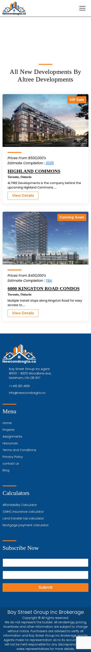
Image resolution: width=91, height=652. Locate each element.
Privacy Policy (13, 457)
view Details (23, 196)
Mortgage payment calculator (26, 525)
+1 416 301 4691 (19, 386)
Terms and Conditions (19, 450)
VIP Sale (76, 100)
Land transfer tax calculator (23, 518)
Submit (46, 587)
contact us (11, 463)
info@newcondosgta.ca (27, 393)
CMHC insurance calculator (23, 512)
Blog (6, 470)
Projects (9, 430)
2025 (50, 163)
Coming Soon (71, 217)
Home (7, 423)
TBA (49, 280)
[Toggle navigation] (82, 8)
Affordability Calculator (20, 505)
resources (10, 443)
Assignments (12, 436)
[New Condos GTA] (14, 8)
